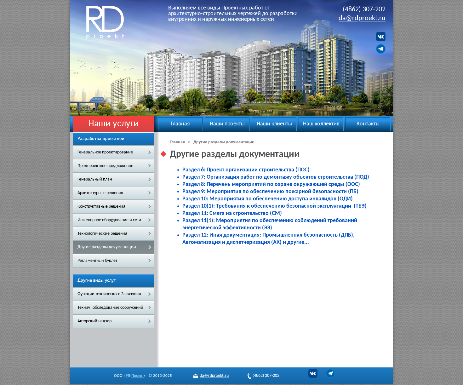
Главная (180, 124)
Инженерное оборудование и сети (109, 220)
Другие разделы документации (106, 247)
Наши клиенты (274, 124)
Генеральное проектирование (105, 152)
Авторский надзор (94, 321)
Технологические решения (102, 233)
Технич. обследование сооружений (110, 307)
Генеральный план (94, 179)
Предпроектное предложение (105, 166)
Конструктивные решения (101, 206)
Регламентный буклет (97, 260)
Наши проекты (227, 124)
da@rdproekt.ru (362, 18)
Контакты (368, 124)
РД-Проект (112, 22)
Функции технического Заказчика (109, 294)
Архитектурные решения (100, 193)
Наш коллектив (321, 124)
